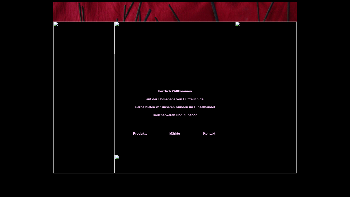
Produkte (140, 133)
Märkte (174, 133)
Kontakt (209, 133)
